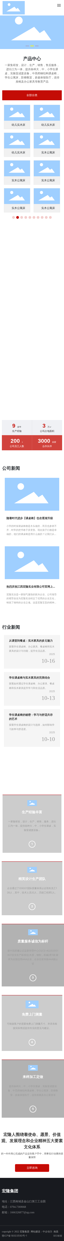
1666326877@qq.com (22, 1212)
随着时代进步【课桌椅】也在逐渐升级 (29, 518)
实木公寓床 (48, 152)
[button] (13, 217)
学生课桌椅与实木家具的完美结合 (29, 677)
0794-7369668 (18, 1206)
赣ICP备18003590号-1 (14, 1235)
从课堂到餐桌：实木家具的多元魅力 (31, 640)
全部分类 (31, 95)
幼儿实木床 (18, 124)
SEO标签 (57, 1235)
